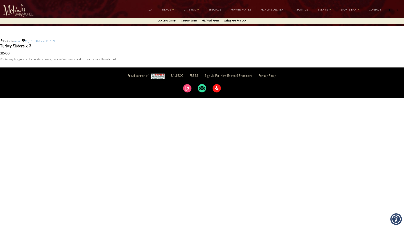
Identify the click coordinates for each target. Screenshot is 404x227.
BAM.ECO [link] (177, 76)
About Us (301, 9)
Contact (375, 9)
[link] (187, 88)
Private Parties (241, 9)
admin (18, 41)
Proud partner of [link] (138, 76)
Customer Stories (189, 21)
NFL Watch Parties (210, 21)
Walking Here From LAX (235, 21)
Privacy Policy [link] (267, 76)
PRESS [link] (194, 76)
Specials (215, 9)
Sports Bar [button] (349, 9)
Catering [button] (190, 9)
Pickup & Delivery (273, 9)
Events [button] (323, 9)
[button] (396, 219)
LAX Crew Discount (167, 21)
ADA (150, 9)
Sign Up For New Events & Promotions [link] (228, 76)
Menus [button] (167, 9)
